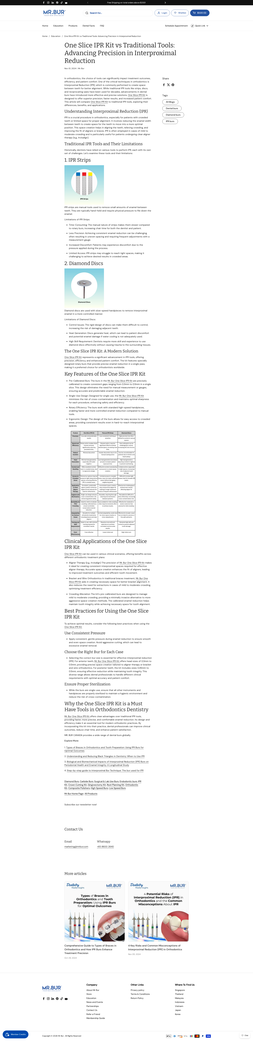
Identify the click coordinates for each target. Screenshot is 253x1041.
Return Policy (137, 998)
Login (164, 12)
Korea (177, 1014)
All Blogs (170, 101)
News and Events (94, 1002)
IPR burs (170, 121)
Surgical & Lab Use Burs (106, 781)
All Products (91, 793)
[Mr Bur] (54, 13)
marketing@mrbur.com (76, 846)
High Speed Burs (99, 788)
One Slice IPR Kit (136, 95)
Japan (178, 1010)
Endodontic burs (128, 781)
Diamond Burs (71, 781)
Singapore (180, 990)
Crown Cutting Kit (77, 784)
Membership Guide (95, 1018)
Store (89, 994)
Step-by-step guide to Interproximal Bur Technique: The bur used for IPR (105, 770)
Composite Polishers (79, 788)
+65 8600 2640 (105, 846)
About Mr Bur (92, 990)
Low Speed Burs (117, 788)
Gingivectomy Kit (97, 784)
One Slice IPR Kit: (73, 626)
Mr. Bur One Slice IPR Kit (107, 661)
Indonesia (179, 1002)
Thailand (179, 994)
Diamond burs (173, 114)
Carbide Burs (86, 781)
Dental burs (172, 108)
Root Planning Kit (115, 784)
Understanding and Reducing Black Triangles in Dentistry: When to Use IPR (106, 756)
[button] (200, 13)
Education (55, 36)
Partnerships (92, 1006)
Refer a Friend (93, 1014)
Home (44, 36)
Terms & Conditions (140, 994)
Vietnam (179, 1006)
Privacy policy (137, 990)
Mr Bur (61, 1036)
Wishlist (182, 12)
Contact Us (91, 1010)
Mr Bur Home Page (74, 793)
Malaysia (179, 998)
